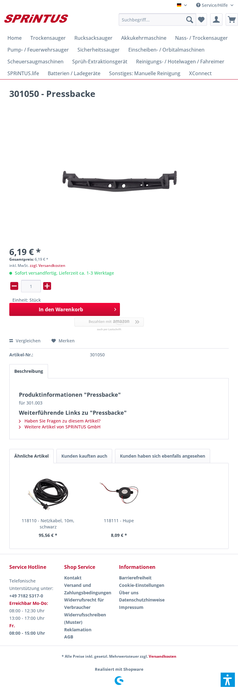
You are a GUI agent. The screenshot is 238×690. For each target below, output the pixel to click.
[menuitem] (215, 5)
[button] (228, 680)
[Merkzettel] (201, 19)
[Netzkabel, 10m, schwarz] (48, 492)
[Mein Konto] (216, 19)
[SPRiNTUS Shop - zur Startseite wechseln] (36, 21)
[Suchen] (189, 19)
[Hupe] (119, 492)
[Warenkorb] (232, 19)
